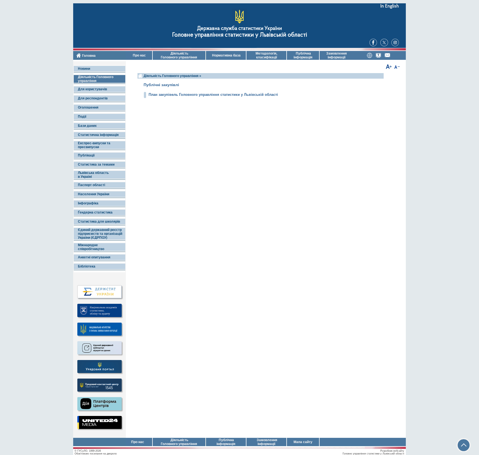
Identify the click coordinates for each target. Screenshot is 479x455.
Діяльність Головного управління (179, 55)
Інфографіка (88, 203)
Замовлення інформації (336, 55)
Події (82, 117)
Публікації (86, 155)
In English (389, 6)
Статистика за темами (96, 164)
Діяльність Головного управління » (172, 76)
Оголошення (88, 107)
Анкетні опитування (94, 257)
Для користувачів (92, 89)
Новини (84, 69)
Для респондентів (93, 98)
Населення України (93, 194)
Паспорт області (91, 185)
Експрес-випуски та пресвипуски (94, 145)
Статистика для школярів (99, 221)
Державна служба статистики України (239, 28)
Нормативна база (226, 55)
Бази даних (87, 126)
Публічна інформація (303, 55)
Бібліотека (86, 266)
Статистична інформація (98, 135)
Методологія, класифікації (266, 55)
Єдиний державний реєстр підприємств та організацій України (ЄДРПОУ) (100, 234)
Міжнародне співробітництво (91, 247)
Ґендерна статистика (95, 212)
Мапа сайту (303, 442)
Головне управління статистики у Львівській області (239, 35)
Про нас (139, 55)
